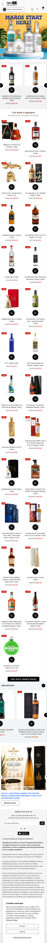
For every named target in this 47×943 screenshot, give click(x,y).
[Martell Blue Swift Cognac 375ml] (35, 130)
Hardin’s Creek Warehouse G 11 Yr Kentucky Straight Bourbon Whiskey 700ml (11, 624)
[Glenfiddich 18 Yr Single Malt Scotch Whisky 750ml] (35, 75)
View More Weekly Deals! (23, 679)
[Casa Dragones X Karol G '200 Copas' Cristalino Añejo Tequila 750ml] (11, 512)
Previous (2, 36)
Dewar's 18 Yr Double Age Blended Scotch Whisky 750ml (11, 98)
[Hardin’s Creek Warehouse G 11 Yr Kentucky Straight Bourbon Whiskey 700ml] (11, 600)
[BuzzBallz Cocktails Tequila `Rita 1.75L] (11, 644)
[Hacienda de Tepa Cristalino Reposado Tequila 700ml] (35, 256)
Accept (22, 926)
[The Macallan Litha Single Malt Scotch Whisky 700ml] (35, 512)
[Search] (32, 9)
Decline (22, 932)
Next (44, 36)
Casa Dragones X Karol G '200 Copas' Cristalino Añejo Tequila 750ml (11, 535)
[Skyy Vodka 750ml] (11, 342)
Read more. (10, 802)
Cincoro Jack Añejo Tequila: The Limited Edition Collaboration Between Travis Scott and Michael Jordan (21, 795)
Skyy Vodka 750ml (11, 363)
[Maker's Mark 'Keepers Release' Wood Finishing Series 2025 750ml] (11, 556)
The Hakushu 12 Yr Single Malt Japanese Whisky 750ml (35, 321)
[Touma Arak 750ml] (11, 256)
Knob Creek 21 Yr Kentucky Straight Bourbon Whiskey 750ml (35, 491)
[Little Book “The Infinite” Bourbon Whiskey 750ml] (35, 384)
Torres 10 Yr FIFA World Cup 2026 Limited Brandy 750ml (11, 406)
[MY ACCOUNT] (37, 9)
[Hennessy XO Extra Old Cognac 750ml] (11, 130)
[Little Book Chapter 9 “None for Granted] (35, 600)
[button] (3, 3)
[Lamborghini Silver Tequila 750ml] (11, 468)
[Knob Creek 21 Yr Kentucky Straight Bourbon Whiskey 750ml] (35, 468)
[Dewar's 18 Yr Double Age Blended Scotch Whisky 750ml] (11, 75)
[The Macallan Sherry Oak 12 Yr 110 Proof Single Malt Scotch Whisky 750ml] (35, 426)
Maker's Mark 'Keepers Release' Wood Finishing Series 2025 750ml (12, 580)
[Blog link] (23, 768)
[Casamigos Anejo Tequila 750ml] (11, 214)
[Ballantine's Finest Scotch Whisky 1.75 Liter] (35, 214)
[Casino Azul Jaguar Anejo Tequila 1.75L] (11, 172)
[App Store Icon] (23, 833)
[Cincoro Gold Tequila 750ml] (35, 556)
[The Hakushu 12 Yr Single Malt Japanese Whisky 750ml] (35, 298)
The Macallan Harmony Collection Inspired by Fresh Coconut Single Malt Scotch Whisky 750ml (31, 732)
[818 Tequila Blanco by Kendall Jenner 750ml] (35, 342)
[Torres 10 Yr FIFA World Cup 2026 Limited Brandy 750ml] (11, 384)
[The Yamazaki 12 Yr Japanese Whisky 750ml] (35, 172)
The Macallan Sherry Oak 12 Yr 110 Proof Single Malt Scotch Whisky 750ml (35, 443)
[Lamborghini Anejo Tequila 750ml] (11, 298)
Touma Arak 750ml (12, 277)
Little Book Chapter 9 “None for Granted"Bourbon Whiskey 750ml (35, 624)
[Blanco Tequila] (23, 36)
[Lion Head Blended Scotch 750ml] (11, 426)
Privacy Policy (12, 920)
